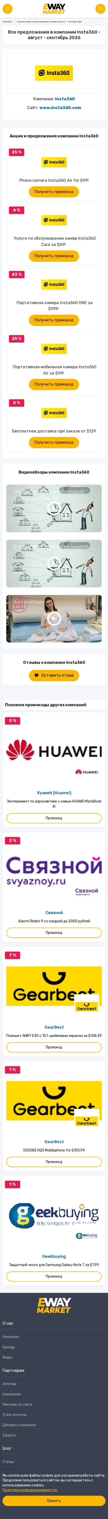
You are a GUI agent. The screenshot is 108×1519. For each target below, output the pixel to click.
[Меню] (8, 9)
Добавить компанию (19, 1425)
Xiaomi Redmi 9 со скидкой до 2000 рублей (54, 921)
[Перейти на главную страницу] (54, 9)
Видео (8, 1357)
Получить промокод (54, 191)
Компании (7, 22)
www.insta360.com (60, 107)
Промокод (54, 818)
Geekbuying (54, 1256)
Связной (54, 912)
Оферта (9, 1435)
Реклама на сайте (17, 1404)
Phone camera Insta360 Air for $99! (54, 180)
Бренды (9, 1347)
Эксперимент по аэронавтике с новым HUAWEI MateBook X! (54, 804)
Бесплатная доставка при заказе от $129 (54, 431)
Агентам (9, 1384)
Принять (54, 1501)
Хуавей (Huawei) (54, 792)
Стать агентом (14, 1415)
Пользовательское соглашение (28, 1472)
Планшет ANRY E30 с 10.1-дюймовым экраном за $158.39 (54, 1036)
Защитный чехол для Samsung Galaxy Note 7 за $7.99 (54, 1265)
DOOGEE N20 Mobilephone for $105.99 (54, 1150)
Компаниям (12, 1394)
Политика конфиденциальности (30, 1490)
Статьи (8, 1462)
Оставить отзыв (57, 675)
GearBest (54, 1027)
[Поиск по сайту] (100, 9)
